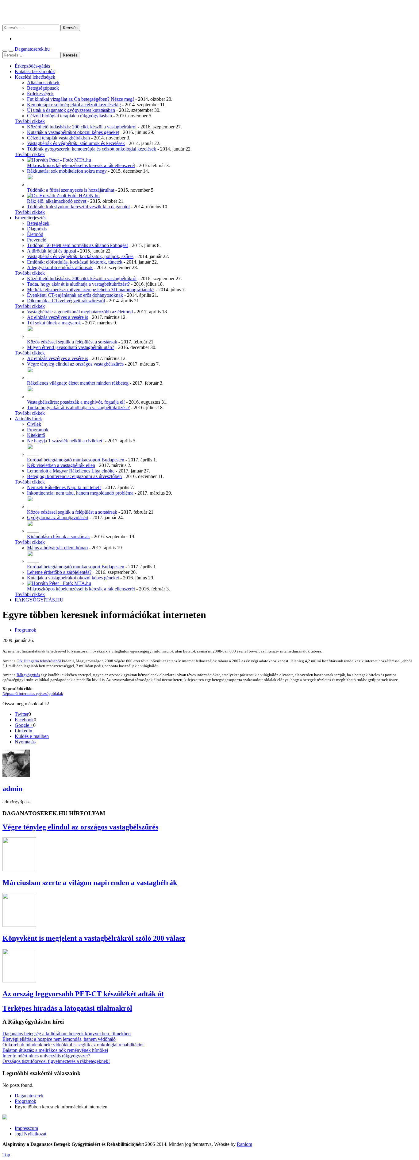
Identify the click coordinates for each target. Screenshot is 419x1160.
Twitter (22, 714)
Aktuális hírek (28, 418)
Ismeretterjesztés (30, 217)
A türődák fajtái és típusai (51, 250)
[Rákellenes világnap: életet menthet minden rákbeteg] (33, 377)
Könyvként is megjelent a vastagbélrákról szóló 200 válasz (93, 938)
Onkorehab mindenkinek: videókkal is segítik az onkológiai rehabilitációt (73, 1044)
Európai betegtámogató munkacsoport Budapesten (75, 459)
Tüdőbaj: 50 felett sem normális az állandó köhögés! (77, 245)
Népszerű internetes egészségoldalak (32, 693)
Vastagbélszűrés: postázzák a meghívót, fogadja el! (76, 402)
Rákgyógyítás (28, 674)
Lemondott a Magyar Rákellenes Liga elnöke (70, 470)
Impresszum (26, 1128)
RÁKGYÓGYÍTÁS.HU (39, 599)
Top (6, 1154)
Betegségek (38, 223)
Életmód (35, 234)
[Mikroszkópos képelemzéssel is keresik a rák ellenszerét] (59, 160)
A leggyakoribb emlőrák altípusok (60, 267)
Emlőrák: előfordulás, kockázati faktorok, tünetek (74, 262)
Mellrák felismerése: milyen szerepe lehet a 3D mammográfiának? (90, 289)
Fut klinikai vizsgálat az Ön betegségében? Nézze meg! (80, 99)
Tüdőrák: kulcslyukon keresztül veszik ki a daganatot (78, 206)
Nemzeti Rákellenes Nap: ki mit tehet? (64, 487)
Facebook (24, 719)
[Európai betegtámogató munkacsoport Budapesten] (33, 454)
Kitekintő (36, 435)
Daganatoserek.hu (32, 49)
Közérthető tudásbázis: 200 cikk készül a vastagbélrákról (81, 126)
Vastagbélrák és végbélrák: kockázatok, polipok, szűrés (80, 256)
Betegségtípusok (43, 88)
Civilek (34, 424)
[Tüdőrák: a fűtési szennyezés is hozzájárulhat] (33, 184)
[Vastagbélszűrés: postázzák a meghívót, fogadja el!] (33, 396)
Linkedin (23, 730)
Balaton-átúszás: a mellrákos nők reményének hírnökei (55, 1050)
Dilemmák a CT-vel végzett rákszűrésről (66, 300)
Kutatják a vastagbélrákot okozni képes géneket (73, 132)
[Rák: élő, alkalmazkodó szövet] (63, 195)
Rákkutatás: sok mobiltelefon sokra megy (67, 171)
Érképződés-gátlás (32, 66)
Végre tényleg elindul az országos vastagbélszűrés (75, 363)
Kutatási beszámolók (35, 71)
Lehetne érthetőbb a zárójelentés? (59, 572)
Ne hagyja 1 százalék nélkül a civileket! (65, 440)
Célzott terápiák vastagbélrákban (58, 137)
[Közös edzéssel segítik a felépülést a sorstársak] (33, 336)
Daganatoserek (209, 12)
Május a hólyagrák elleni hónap (57, 547)
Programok (37, 429)
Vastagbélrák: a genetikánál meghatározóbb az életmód (80, 311)
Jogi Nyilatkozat (30, 1133)
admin (12, 789)
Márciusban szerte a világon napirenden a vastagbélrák (89, 883)
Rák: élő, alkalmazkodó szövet (56, 201)
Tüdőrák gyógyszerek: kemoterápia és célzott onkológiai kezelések (91, 148)
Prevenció (36, 239)
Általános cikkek (43, 82)
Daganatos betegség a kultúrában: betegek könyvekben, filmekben (66, 1033)
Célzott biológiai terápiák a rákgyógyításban (69, 115)
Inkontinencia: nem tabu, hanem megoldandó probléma (80, 493)
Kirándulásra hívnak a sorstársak (58, 536)
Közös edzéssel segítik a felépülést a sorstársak (72, 341)
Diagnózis (37, 228)
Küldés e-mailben (32, 736)
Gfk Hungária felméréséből (39, 661)
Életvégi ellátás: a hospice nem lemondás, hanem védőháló (59, 1039)
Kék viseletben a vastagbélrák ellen (61, 465)
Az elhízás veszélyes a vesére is (57, 317)
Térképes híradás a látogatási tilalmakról (67, 1008)
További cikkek (30, 121)
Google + (24, 725)
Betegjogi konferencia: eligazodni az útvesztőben (74, 476)
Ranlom (244, 1144)
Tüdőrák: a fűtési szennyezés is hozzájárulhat (70, 190)
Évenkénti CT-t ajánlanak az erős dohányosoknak (75, 295)
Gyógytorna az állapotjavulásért (57, 517)
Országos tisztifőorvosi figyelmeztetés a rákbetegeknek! (56, 1061)
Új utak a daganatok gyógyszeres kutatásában (71, 110)
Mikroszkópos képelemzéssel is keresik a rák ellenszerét (81, 165)
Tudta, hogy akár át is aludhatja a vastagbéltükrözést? (78, 284)
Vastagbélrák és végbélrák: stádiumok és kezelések (76, 143)
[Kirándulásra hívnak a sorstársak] (33, 531)
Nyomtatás (25, 741)
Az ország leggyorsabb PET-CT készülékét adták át (83, 994)
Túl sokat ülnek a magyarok (54, 322)
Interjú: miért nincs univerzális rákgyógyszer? (46, 1055)
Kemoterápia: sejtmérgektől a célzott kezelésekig (74, 104)
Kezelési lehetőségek (35, 77)
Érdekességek (40, 93)
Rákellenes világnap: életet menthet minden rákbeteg (78, 383)
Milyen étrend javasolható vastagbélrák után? (70, 347)
